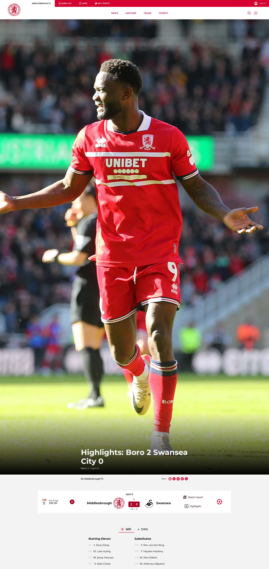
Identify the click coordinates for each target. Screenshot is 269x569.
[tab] (41, 3)
